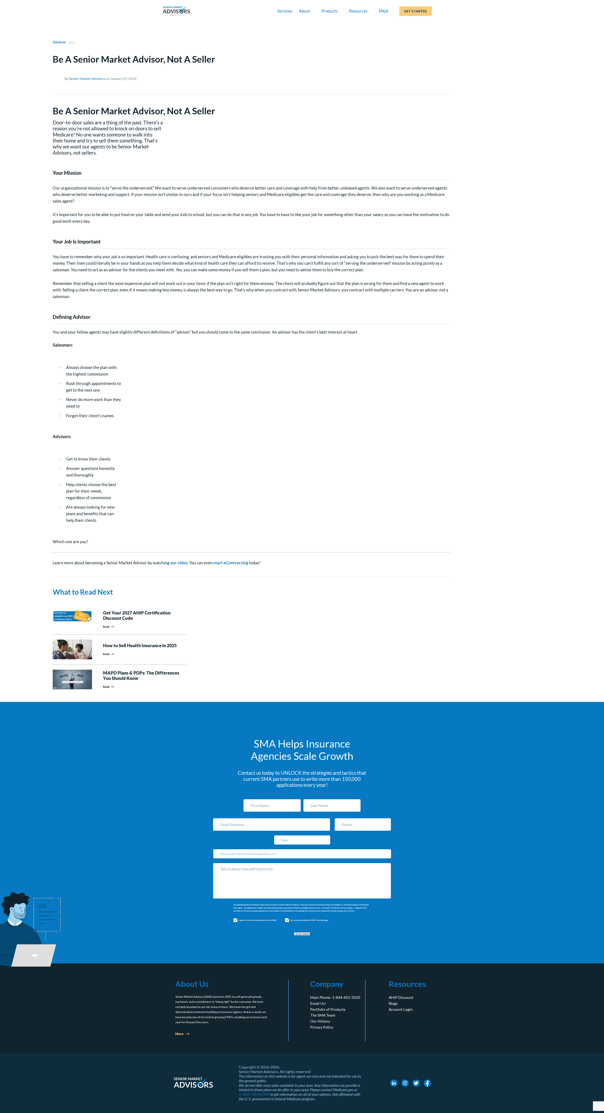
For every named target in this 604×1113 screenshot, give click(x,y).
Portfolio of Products (327, 1009)
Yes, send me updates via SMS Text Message (306, 920)
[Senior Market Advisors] (176, 11)
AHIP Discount (401, 997)
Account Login (401, 1009)
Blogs (393, 1003)
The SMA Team (322, 1015)
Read (106, 626)
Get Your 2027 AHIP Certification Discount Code (137, 615)
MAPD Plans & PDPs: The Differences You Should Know (141, 675)
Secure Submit (302, 934)
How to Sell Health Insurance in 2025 (140, 645)
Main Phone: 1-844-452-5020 (335, 997)
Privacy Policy (321, 1027)
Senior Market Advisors (87, 78)
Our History (320, 1021)
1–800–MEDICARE (254, 1094)
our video (179, 562)
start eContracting (230, 562)
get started (415, 11)
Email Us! (318, 1003)
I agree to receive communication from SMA (254, 920)
